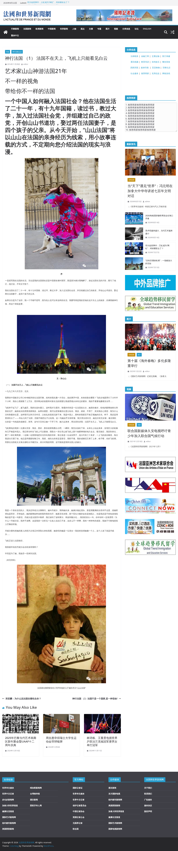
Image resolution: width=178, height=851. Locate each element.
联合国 (76, 828)
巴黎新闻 (15, 28)
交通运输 (156, 56)
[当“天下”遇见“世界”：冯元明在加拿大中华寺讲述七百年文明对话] (150, 162)
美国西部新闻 (8, 828)
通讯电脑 (134, 62)
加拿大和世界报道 (10, 805)
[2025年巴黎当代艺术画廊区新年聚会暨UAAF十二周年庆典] (20, 715)
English (147, 28)
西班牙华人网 (36, 805)
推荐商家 (145, 73)
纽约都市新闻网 (9, 823)
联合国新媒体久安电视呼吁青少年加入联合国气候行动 (149, 433)
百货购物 (156, 67)
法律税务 (134, 56)
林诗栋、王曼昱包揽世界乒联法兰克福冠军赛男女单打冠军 (102, 741)
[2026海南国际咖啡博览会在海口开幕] (134, 219)
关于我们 (148, 787)
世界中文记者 (8, 793)
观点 (83, 28)
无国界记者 (77, 823)
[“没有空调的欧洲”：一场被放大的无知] (134, 264)
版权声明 (148, 811)
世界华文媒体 (8, 787)
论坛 (137, 28)
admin (147, 201)
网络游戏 (166, 73)
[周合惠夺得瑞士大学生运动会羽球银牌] (61, 715)
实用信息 (156, 73)
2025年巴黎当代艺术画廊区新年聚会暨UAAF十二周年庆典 (20, 741)
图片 (108, 28)
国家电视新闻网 (115, 828)
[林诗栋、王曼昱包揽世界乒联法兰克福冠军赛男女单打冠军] (102, 715)
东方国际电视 (114, 793)
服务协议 (148, 805)
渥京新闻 (34, 799)
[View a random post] (172, 32)
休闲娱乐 (156, 62)
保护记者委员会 (79, 805)
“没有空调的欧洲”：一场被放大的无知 (158, 262)
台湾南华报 (35, 793)
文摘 (91, 28)
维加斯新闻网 (36, 787)
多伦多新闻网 (8, 799)
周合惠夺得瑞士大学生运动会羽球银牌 (61, 739)
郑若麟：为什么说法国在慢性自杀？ (23, 698)
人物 (74, 28)
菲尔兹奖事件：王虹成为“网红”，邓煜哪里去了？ (48, 3)
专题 (99, 28)
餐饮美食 (166, 62)
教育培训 (145, 62)
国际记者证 (77, 787)
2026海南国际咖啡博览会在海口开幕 (159, 217)
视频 (116, 28)
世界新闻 (64, 28)
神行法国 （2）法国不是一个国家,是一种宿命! (95, 698)
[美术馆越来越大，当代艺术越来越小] (134, 234)
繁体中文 (15, 35)
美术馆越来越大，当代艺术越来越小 (159, 232)
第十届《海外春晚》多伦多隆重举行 (149, 363)
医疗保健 (166, 56)
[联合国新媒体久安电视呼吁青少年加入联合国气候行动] (150, 407)
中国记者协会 (78, 811)
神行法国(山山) (17, 52)
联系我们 (148, 793)
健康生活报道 (8, 811)
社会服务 (134, 73)
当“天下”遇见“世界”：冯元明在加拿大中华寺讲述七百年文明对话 (150, 190)
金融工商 (145, 56)
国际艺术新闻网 (9, 817)
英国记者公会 (78, 817)
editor (25, 64)
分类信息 (126, 28)
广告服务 (148, 799)
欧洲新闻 (39, 28)
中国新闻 (52, 28)
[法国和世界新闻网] (5, 32)
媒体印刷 (145, 67)
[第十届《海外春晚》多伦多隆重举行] (150, 337)
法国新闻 (27, 28)
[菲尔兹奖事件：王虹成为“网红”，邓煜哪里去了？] (134, 249)
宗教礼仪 (166, 67)
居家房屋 (134, 67)
